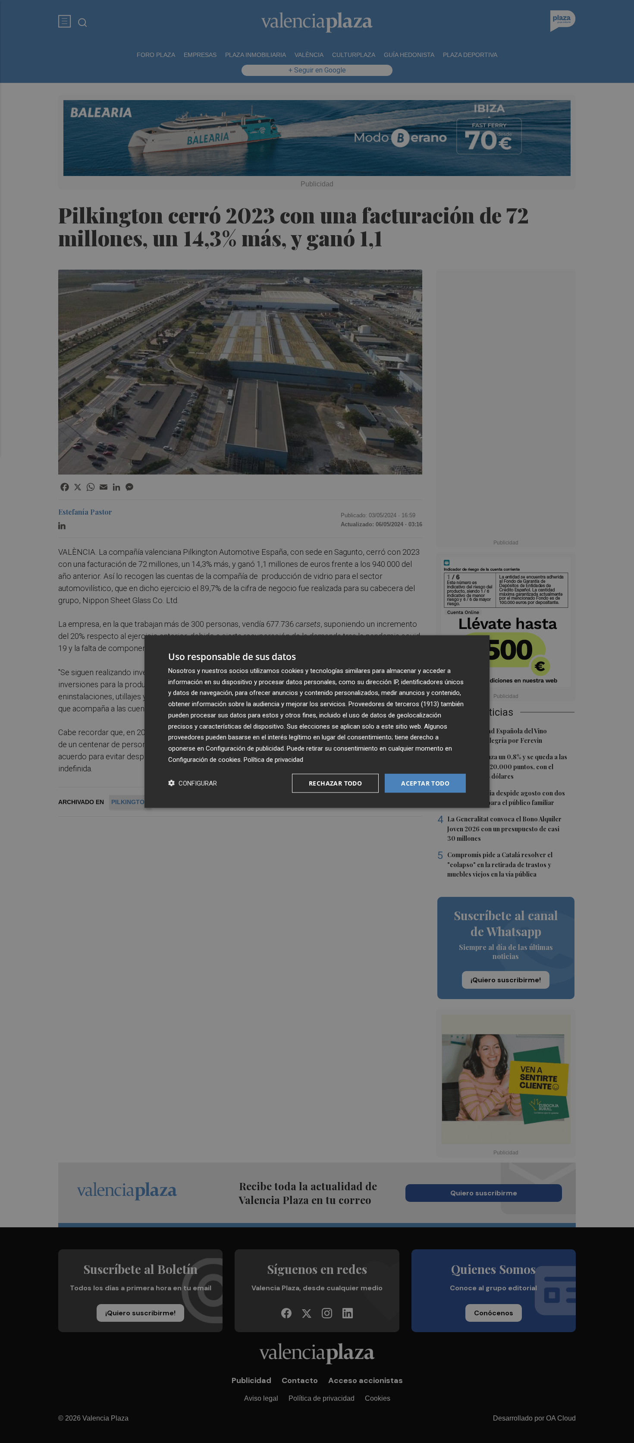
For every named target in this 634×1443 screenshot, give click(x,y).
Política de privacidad (273, 759)
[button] (192, 783)
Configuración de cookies (204, 759)
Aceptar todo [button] (425, 783)
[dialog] (317, 721)
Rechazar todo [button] (335, 783)
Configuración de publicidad (245, 748)
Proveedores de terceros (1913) (393, 704)
